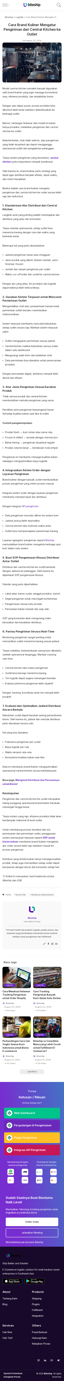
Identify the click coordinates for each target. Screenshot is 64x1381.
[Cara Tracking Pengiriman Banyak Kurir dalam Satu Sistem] (47, 977)
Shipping (37, 1298)
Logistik (9, 985)
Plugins (36, 1304)
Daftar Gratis (32, 1221)
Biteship (32, 918)
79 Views (41, 1063)
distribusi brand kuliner (42, 895)
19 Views (41, 1010)
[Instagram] (52, 944)
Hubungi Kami (39, 1337)
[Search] (58, 5)
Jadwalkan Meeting (32, 1232)
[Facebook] (48, 944)
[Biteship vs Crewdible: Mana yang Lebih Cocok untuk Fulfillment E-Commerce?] (47, 1027)
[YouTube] (56, 944)
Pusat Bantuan (39, 1332)
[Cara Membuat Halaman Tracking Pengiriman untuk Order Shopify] (16, 977)
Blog (4, 1304)
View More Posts (32, 921)
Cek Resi (7, 1332)
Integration (37, 1315)
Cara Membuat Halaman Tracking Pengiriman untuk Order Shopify (16, 994)
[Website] (44, 944)
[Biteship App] (12, 1281)
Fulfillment (37, 1310)
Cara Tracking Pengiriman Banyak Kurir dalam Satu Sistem (47, 994)
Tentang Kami (9, 1298)
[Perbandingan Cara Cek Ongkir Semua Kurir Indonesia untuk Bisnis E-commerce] (16, 1027)
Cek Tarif (7, 1337)
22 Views (11, 1063)
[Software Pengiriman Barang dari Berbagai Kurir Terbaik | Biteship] (13, 1255)
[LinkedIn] (45, 1360)
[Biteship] (32, 5)
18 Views (11, 1010)
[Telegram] (58, 1360)
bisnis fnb (20, 895)
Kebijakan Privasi (41, 1343)
